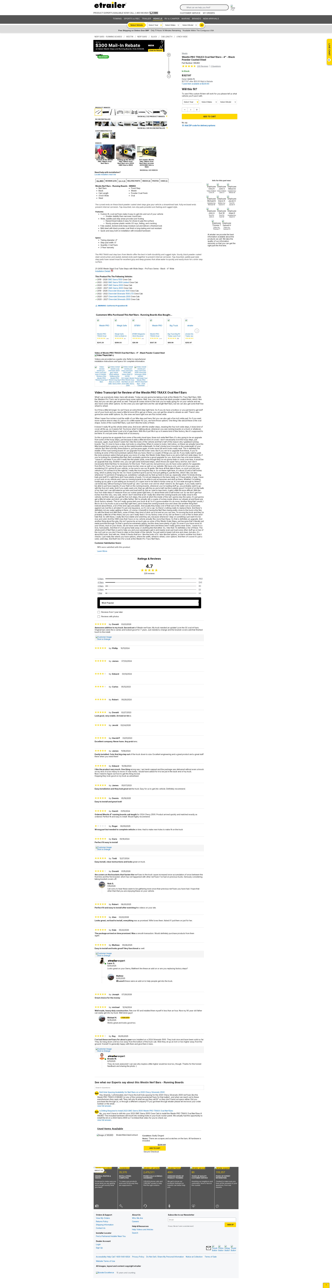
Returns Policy (102, 1221)
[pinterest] (221, 1248)
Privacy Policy (138, 1257)
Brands (196, 19)
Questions (216, 66)
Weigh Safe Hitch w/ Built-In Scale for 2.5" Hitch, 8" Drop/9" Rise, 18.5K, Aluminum (121, 335)
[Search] (184, 7)
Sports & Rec (132, 19)
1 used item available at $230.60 (195, 84)
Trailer (146, 19)
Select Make (170, 25)
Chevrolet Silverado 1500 (119, 291)
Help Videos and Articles (142, 1229)
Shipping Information (104, 1225)
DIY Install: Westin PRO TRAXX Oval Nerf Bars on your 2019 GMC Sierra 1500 (128, 382)
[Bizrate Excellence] (105, 1273)
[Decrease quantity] (185, 110)
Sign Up (99, 1248)
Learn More (102, 551)
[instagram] (227, 1248)
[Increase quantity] (197, 110)
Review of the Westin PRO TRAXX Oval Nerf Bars (101, 379)
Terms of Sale (211, 1257)
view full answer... (104, 1120)
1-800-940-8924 (141, 13)
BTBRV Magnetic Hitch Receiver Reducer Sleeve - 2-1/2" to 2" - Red (138, 335)
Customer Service (190, 13)
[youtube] (233, 1248)
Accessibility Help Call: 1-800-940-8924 (113, 1257)
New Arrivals (211, 19)
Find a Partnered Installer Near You (111, 1236)
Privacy (170, 1226)
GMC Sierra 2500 (115, 285)
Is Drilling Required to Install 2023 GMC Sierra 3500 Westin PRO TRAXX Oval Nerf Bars (136, 1111)
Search (135, 1233)
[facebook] (214, 1248)
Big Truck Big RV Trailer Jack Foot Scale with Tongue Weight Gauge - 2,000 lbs (174, 335)
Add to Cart (209, 116)
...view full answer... (106, 1105)
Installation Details (103, 271)
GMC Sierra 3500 (115, 288)
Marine (186, 19)
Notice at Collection (194, 1257)
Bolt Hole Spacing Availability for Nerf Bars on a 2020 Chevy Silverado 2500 (132, 1092)
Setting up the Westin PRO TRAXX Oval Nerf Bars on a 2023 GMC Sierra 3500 (114, 380)
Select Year (153, 25)
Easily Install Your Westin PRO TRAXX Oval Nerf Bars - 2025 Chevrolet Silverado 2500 (141, 382)
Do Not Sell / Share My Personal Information (165, 1257)
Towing (117, 19)
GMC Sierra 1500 (115, 279)
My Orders (209, 13)
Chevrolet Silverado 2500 (119, 296)
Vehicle (157, 19)
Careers (135, 1221)
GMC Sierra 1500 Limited (118, 282)
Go (202, 25)
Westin (185, 53)
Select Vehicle (136, 25)
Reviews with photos (110, 616)
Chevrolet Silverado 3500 (119, 299)
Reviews (202, 66)
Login (98, 1244)
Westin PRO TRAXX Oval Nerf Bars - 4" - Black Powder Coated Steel (103, 335)
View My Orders (103, 1218)
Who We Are (137, 1218)
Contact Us (100, 1228)
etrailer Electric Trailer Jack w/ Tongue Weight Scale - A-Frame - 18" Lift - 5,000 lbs (191, 335)
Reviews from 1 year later (112, 612)
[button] (196, 331)
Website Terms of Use (105, 1261)
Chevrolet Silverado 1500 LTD (121, 294)
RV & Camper (172, 19)
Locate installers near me (105, 174)
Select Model (187, 25)
